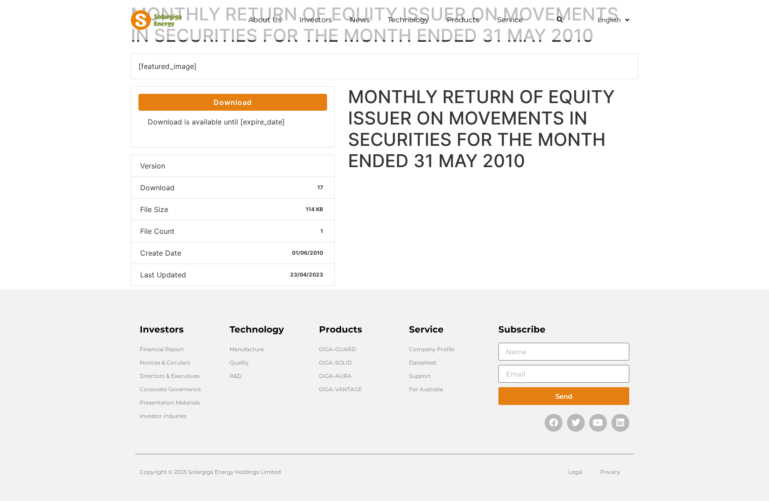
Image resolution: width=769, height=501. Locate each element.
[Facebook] (554, 423)
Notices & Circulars (165, 362)
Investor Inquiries (163, 416)
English (609, 20)
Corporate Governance (170, 389)
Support (420, 376)
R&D (236, 376)
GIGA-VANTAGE (340, 389)
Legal (575, 472)
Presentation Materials (170, 402)
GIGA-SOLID (335, 362)
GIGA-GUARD (337, 349)
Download (233, 102)
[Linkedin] (620, 423)
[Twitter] (576, 423)
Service (510, 20)
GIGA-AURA (335, 376)
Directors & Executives (169, 376)
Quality (239, 362)
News (360, 20)
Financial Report (162, 349)
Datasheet (423, 362)
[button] (559, 20)
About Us (265, 20)
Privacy (610, 472)
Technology (408, 20)
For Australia (426, 389)
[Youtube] (598, 423)
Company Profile (431, 349)
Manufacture (247, 349)
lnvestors (316, 20)
